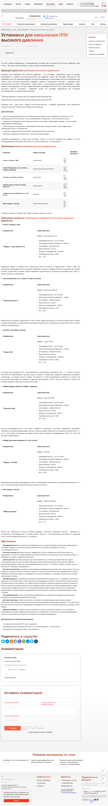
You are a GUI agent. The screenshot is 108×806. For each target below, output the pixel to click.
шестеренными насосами (10, 84)
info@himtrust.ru (49, 18)
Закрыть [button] (16, 800)
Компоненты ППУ (73, 77)
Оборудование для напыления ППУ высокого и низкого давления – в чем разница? (31, 627)
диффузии (27, 79)
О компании (41, 783)
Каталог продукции (43, 780)
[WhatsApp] (24, 641)
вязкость (14, 128)
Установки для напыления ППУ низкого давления (20, 624)
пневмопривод (17, 124)
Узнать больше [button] (15, 796)
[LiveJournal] (36, 641)
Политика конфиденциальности (9, 785)
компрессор (20, 107)
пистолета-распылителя (28, 77)
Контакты (40, 786)
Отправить (12, 728)
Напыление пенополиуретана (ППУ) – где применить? (21, 629)
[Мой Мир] (28, 641)
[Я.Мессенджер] (3, 641)
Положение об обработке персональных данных (14, 787)
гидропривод (5, 124)
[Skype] (32, 641)
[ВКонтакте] (7, 641)
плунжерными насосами (56, 82)
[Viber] (19, 641)
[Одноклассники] (11, 641)
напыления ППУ (55, 63)
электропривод (71, 121)
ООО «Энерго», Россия (11, 204)
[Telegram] (15, 641)
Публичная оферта (6, 789)
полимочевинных (7, 91)
